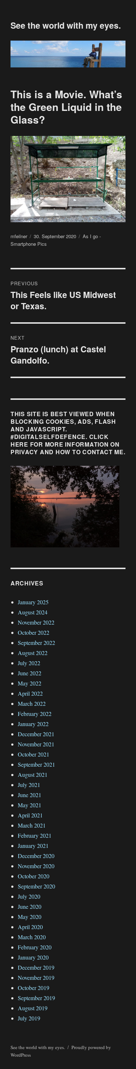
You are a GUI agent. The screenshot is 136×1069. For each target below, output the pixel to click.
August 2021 (33, 774)
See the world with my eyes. (66, 25)
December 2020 (36, 855)
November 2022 (36, 622)
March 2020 (32, 937)
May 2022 (29, 683)
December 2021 (36, 734)
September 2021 (36, 764)
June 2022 (29, 673)
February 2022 (34, 713)
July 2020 (29, 896)
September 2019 (36, 998)
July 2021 (29, 784)
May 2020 (29, 916)
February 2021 (34, 835)
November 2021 (36, 744)
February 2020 (34, 947)
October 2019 (33, 987)
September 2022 (36, 642)
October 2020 (33, 876)
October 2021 (33, 754)
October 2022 (33, 632)
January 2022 (33, 724)
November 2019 (36, 977)
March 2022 (32, 703)
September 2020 (36, 886)
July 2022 (29, 663)
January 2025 (33, 602)
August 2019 (33, 1008)
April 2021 (30, 815)
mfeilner (19, 236)
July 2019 (29, 1018)
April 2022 (30, 693)
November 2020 (36, 866)
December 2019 (36, 967)
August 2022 (33, 652)
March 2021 (32, 825)
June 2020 (29, 906)
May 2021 (29, 805)
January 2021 (33, 845)
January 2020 (33, 957)
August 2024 (33, 612)
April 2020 (30, 927)
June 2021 (29, 795)
